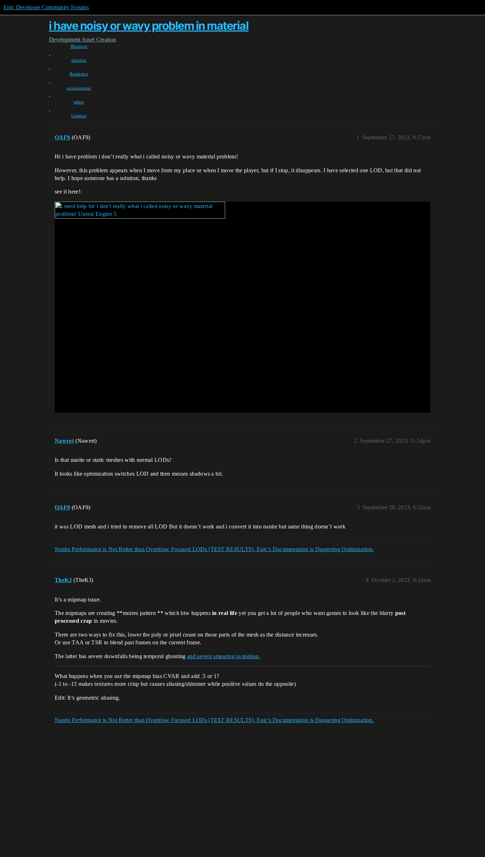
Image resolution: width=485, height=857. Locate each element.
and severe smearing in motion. (223, 656)
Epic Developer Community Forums (46, 7)
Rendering (79, 74)
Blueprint (79, 46)
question (79, 60)
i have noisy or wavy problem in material (149, 26)
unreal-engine (79, 88)
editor (79, 102)
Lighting (79, 115)
